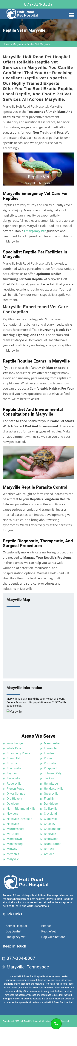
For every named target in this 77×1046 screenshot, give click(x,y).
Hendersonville (53, 788)
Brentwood (51, 839)
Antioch (49, 854)
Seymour (13, 773)
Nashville (13, 824)
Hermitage (51, 783)
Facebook (64, 1021)
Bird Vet (46, 926)
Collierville (50, 808)
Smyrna (12, 763)
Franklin (49, 798)
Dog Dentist (13, 931)
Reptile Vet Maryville (39, 44)
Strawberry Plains (18, 753)
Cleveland (50, 813)
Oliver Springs (16, 793)
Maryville (18, 44)
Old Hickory (14, 798)
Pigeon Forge (15, 788)
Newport (12, 813)
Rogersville (14, 783)
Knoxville (50, 763)
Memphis (13, 854)
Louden (49, 753)
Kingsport (50, 768)
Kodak (48, 758)
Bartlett (49, 849)
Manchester (52, 743)
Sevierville (13, 778)
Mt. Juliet (13, 834)
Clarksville (50, 819)
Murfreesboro (15, 829)
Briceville (50, 834)
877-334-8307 (38, 4)
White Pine (14, 748)
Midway (12, 849)
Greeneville (51, 793)
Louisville (50, 748)
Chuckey (49, 824)
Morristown (14, 839)
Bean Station (52, 844)
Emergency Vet (35, 231)
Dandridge (51, 803)
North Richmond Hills (21, 808)
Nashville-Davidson (19, 819)
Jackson (49, 778)
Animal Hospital (16, 926)
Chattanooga (52, 829)
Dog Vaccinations (53, 937)
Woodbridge (15, 743)
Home (6, 44)
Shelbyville (14, 768)
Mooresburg (15, 844)
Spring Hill (13, 758)
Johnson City (52, 773)
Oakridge (13, 803)
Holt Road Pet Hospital (30, 1021)
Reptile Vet (48, 931)
